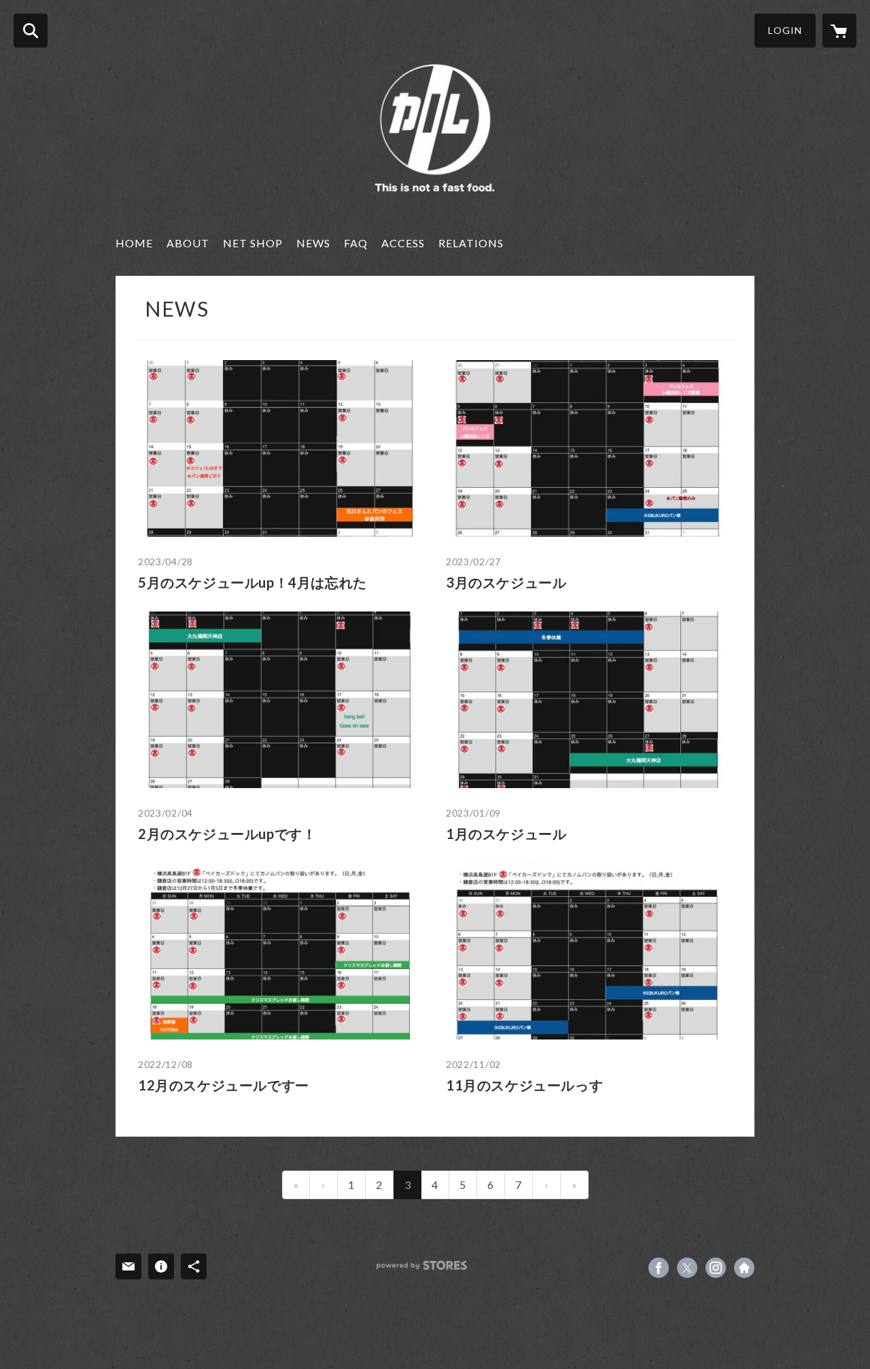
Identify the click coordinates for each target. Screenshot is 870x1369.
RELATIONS (471, 242)
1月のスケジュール (506, 833)
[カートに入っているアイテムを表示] (839, 31)
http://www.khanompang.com (744, 1268)
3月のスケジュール (506, 582)
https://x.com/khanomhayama (687, 1268)
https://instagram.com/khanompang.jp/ (716, 1268)
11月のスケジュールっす (524, 1085)
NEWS (313, 242)
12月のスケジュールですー (223, 1085)
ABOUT (188, 242)
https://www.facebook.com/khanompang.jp (658, 1268)
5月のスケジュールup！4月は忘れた (252, 582)
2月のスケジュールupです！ (227, 833)
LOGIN (785, 30)
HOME (134, 242)
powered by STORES (421, 1265)
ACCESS (403, 242)
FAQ (356, 242)
